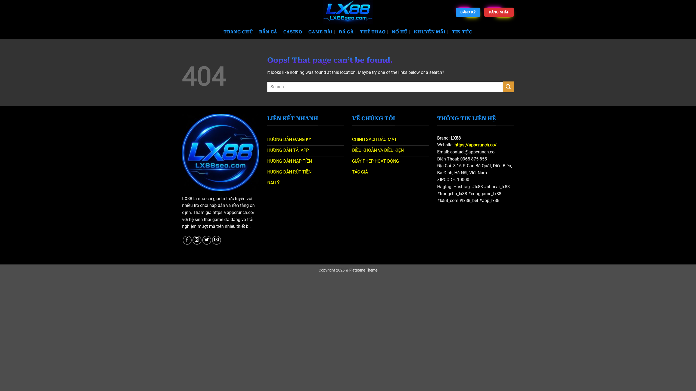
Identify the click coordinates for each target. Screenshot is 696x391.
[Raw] (348, 12)
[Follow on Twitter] (206, 240)
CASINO (292, 31)
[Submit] (508, 86)
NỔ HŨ (400, 31)
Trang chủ (238, 31)
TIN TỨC (462, 31)
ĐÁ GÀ (346, 31)
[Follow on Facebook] (187, 240)
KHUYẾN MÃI (430, 31)
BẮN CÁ (268, 31)
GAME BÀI (320, 31)
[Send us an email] (216, 240)
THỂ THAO (373, 31)
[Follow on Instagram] (196, 240)
